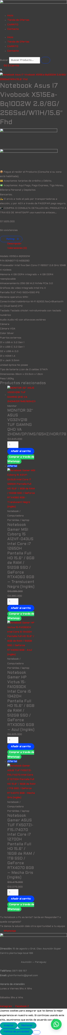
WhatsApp (10, 931)
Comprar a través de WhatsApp (20, 459)
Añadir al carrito (21, 451)
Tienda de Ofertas (18, 20)
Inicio (10, 15)
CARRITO (12, 25)
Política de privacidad (16, 1032)
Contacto (13, 29)
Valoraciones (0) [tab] (17, 248)
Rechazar (27, 1025)
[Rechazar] (36, 1032)
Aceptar (9, 1025)
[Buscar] (45, 60)
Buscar (4, 60)
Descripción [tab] (14, 244)
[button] (1, 70)
